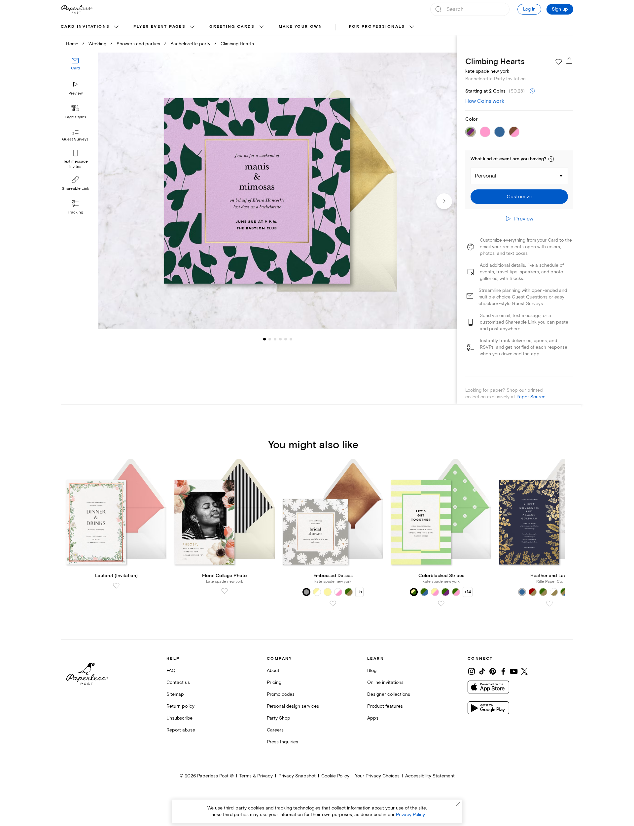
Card (75, 68)
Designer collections (388, 694)
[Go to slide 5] (280, 339)
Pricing (274, 682)
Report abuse (180, 730)
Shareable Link (75, 188)
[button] (551, 159)
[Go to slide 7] (291, 339)
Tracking (75, 212)
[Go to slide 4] (275, 339)
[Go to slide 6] (285, 339)
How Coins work (484, 101)
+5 (359, 592)
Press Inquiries (282, 742)
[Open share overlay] (569, 60)
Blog (371, 670)
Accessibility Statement (430, 776)
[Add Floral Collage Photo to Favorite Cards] (225, 591)
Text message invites (75, 164)
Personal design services (293, 706)
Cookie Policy (335, 776)
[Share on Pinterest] (493, 671)
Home (72, 44)
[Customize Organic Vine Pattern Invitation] (277, 191)
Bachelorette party (190, 44)
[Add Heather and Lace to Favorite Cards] (549, 604)
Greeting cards (232, 26)
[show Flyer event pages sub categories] (192, 27)
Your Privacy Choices (377, 776)
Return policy (180, 706)
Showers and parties (138, 44)
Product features (385, 706)
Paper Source (531, 397)
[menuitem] (90, 27)
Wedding (97, 44)
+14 (467, 592)
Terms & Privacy (256, 776)
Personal (485, 176)
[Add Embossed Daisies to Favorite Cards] (333, 604)
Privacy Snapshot (297, 776)
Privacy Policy (410, 814)
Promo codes (281, 694)
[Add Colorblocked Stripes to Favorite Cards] (441, 604)
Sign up (560, 9)
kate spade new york (487, 71)
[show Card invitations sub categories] (116, 27)
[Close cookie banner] (458, 804)
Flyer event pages (159, 26)
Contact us (178, 682)
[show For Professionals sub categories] (412, 27)
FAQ (170, 670)
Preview (75, 93)
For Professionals (377, 26)
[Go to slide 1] (264, 339)
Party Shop (278, 718)
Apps (372, 718)
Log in (529, 9)
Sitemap (175, 694)
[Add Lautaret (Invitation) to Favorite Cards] (116, 586)
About (273, 670)
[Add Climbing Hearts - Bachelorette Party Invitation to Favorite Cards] (559, 62)
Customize (519, 196)
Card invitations (85, 26)
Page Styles (75, 117)
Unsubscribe (179, 718)
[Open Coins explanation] (532, 91)
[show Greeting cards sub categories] (261, 27)
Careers (275, 730)
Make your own (300, 26)
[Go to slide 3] (269, 339)
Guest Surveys (75, 139)
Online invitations (385, 682)
